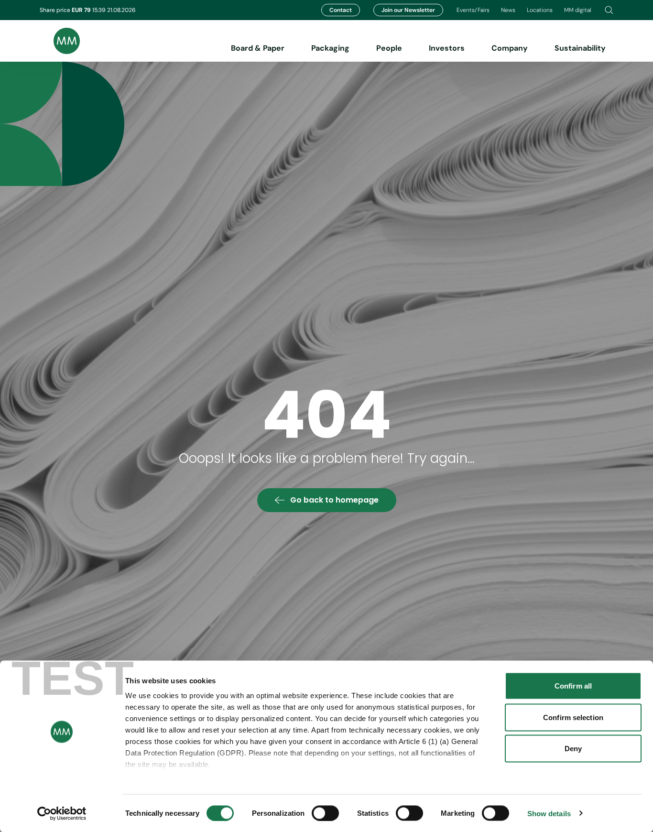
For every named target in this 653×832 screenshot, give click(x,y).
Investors (447, 48)
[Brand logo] (60, 41)
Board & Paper (257, 48)
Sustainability (580, 48)
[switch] (325, 813)
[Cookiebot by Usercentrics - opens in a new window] (62, 813)
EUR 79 (82, 10)
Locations (540, 10)
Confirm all (573, 686)
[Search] (609, 10)
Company (509, 48)
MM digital (577, 10)
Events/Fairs (473, 10)
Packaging (330, 48)
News (508, 10)
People (389, 48)
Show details (549, 813)
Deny (573, 748)
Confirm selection (573, 717)
